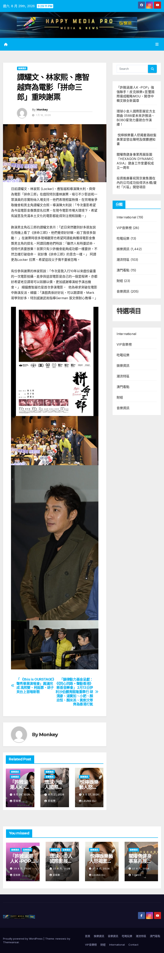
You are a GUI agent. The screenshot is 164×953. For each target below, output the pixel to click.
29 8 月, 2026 (22, 868)
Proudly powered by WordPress (23, 938)
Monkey (42, 109)
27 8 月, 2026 (61, 868)
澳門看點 (123, 270)
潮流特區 (123, 260)
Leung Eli (89, 800)
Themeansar (11, 942)
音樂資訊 (15, 777)
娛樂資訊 (22, 68)
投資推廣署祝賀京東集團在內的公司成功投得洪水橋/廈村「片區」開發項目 (137, 182)
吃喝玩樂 (123, 238)
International (126, 217)
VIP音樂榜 (124, 228)
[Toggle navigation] (157, 44)
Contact (133, 944)
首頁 (87, 936)
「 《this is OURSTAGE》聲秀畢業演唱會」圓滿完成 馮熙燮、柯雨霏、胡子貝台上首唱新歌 (35, 685)
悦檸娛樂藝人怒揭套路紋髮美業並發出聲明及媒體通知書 (137, 139)
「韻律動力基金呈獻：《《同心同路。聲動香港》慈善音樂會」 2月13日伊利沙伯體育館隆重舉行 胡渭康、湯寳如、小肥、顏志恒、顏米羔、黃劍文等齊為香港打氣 (74, 691)
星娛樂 (17, 800)
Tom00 (136, 875)
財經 (120, 281)
